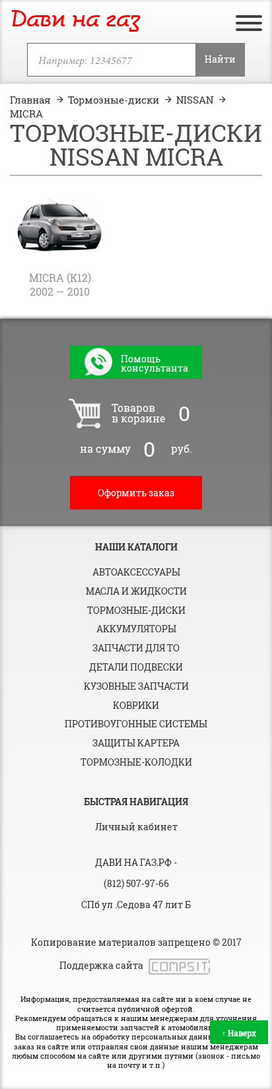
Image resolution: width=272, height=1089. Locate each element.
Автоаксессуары (136, 572)
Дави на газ (75, 20)
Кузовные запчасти (136, 686)
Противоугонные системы (136, 723)
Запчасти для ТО (136, 648)
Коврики (136, 705)
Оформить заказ (136, 492)
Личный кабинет (136, 826)
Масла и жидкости (136, 591)
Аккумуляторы (136, 628)
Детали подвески (136, 667)
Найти (220, 59)
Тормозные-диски (136, 610)
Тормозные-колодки (136, 762)
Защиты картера (136, 743)
